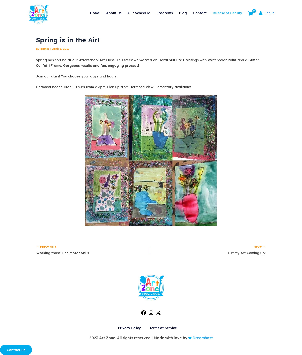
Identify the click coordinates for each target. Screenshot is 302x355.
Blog (183, 13)
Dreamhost (202, 337)
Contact (200, 13)
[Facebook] (143, 312)
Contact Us (16, 350)
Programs (165, 13)
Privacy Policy (129, 328)
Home (95, 13)
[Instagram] (151, 312)
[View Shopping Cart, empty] (250, 14)
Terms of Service (163, 328)
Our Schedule (139, 13)
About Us (113, 13)
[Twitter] (158, 312)
